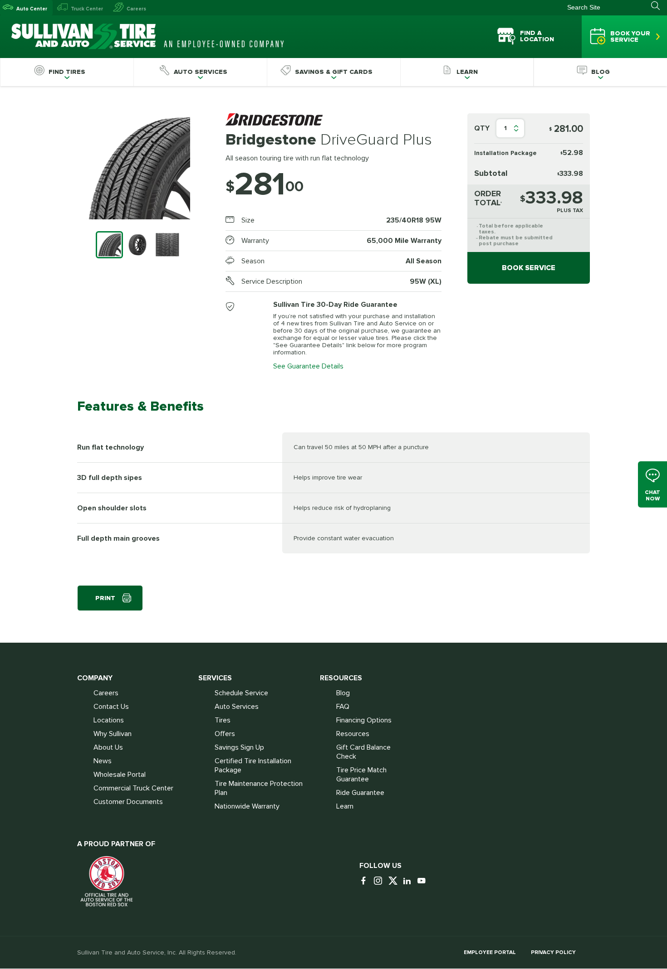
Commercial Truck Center (133, 788)
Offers (225, 733)
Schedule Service (241, 693)
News (102, 761)
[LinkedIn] (409, 881)
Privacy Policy (553, 952)
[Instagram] (380, 881)
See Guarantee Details (308, 366)
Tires (223, 720)
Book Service (528, 267)
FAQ (342, 706)
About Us (108, 747)
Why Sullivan (112, 733)
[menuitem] (66, 72)
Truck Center (87, 9)
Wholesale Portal (119, 774)
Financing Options (364, 720)
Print (105, 598)
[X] (394, 881)
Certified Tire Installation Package (253, 765)
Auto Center (31, 9)
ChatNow (652, 495)
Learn (344, 806)
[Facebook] (365, 881)
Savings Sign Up (239, 747)
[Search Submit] (659, 6)
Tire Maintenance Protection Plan (259, 788)
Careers (136, 9)
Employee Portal (490, 952)
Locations (108, 720)
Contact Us (111, 706)
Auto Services (237, 706)
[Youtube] (423, 881)
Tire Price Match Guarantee (361, 775)
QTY (482, 128)
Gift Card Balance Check (363, 752)
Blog (343, 693)
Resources (352, 733)
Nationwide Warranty (247, 806)
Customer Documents (128, 801)
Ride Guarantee (360, 792)
